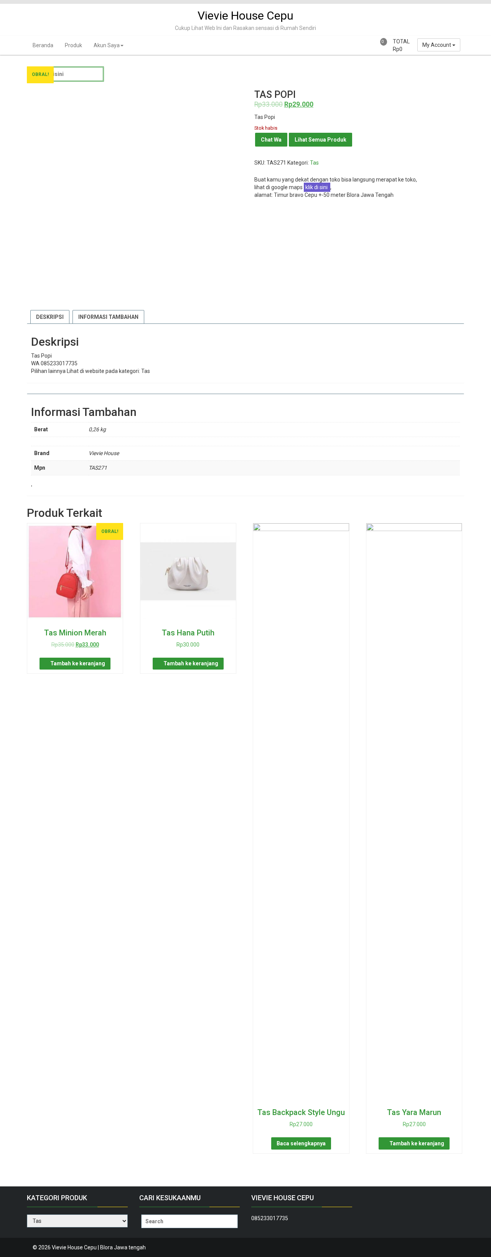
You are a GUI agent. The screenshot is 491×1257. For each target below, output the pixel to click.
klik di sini (317, 187)
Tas (314, 163)
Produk (73, 45)
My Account (437, 45)
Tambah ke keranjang (77, 663)
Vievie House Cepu (245, 15)
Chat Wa (271, 140)
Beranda (43, 45)
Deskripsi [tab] (50, 317)
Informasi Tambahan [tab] (108, 317)
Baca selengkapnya (301, 1143)
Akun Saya (107, 45)
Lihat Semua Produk (320, 140)
